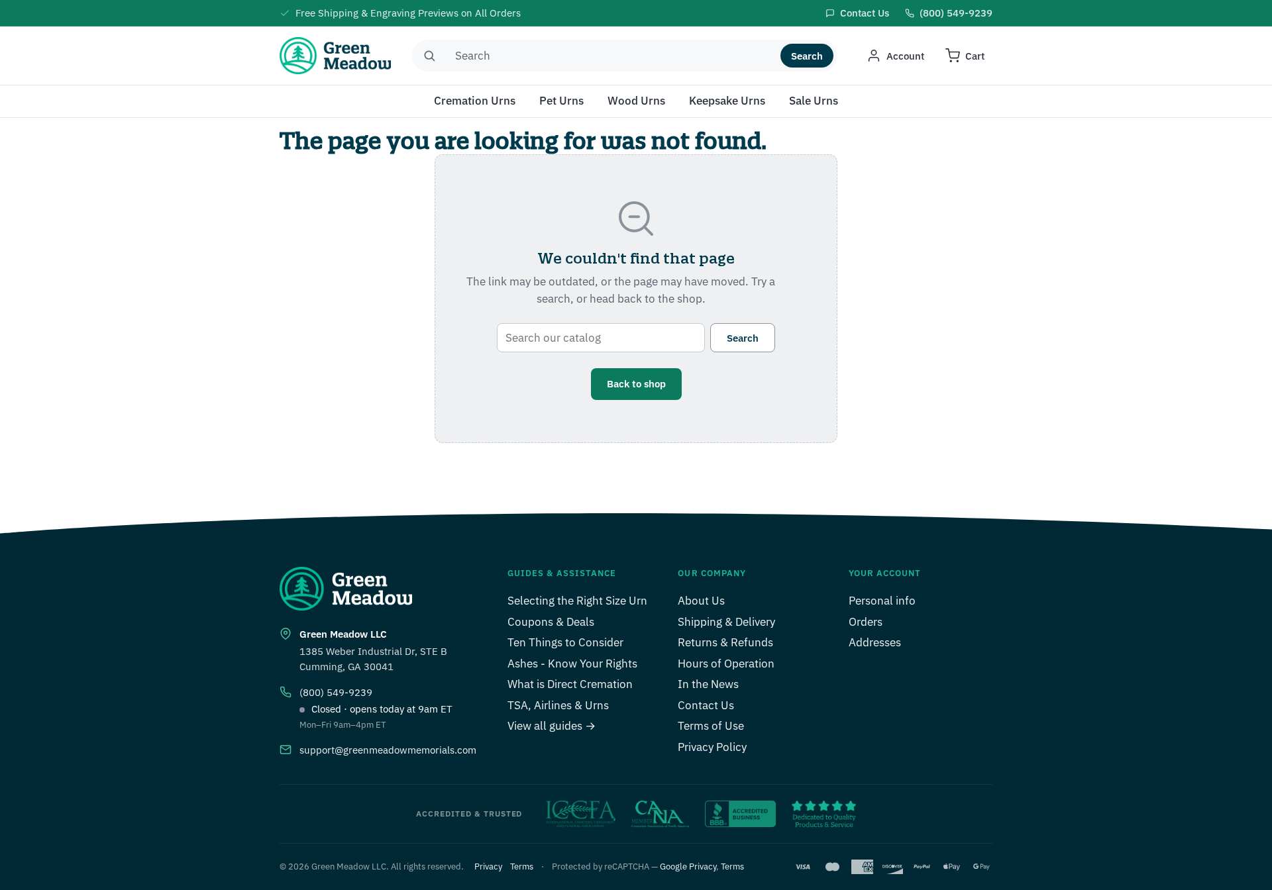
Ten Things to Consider (565, 642)
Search (807, 56)
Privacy (488, 866)
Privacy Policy (712, 747)
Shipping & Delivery (726, 622)
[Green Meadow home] (335, 55)
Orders (865, 622)
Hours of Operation (726, 663)
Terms (521, 866)
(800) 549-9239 (335, 692)
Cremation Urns (474, 100)
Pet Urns (561, 100)
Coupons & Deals (550, 622)
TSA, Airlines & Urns (558, 705)
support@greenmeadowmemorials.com (387, 750)
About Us (701, 600)
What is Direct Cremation (570, 684)
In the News (708, 684)
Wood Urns (636, 100)
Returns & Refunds (725, 642)
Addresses (875, 642)
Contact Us (706, 705)
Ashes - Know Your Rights (572, 663)
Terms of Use (711, 725)
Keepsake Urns (727, 100)
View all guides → (551, 725)
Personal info (882, 600)
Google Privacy (688, 866)
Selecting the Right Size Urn (577, 600)
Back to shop (636, 383)
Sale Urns (813, 100)
